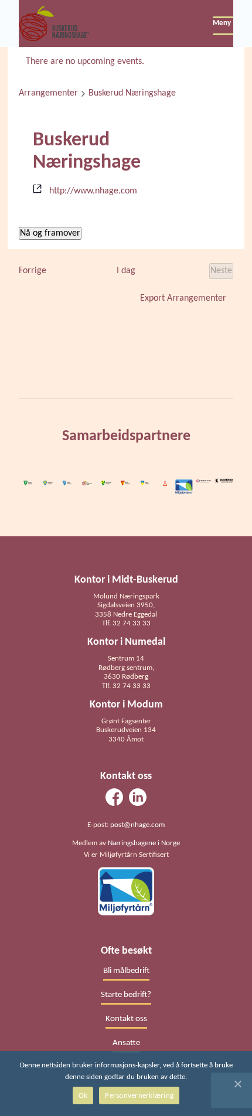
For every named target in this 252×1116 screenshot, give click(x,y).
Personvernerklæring (139, 1096)
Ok (83, 1096)
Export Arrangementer (183, 298)
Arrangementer (48, 93)
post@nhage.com (137, 825)
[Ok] (237, 1084)
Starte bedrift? (126, 995)
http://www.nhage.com (93, 191)
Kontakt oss (126, 1019)
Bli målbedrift (126, 971)
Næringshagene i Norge (144, 843)
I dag (126, 270)
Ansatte (126, 1043)
